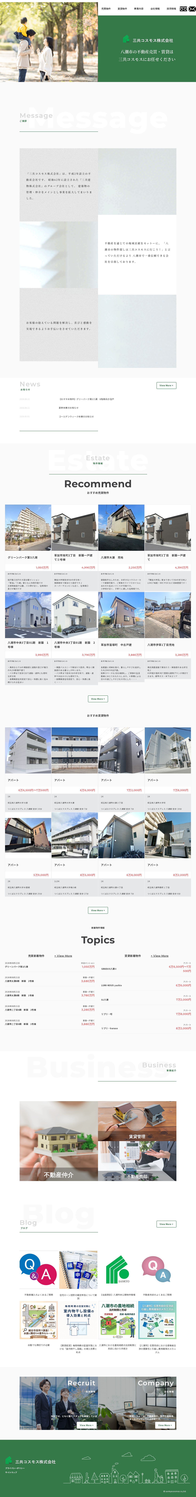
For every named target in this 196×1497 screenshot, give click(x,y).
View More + (166, 385)
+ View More (63, 955)
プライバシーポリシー (15, 1468)
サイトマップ (11, 1472)
